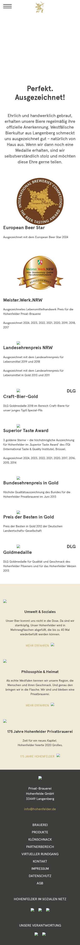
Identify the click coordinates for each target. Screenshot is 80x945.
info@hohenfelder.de (40, 809)
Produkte (40, 832)
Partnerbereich (40, 847)
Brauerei (40, 825)
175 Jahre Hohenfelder (37, 756)
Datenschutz (40, 876)
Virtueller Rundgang (40, 854)
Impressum (40, 868)
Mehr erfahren (38, 645)
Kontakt (40, 861)
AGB (40, 883)
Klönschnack (40, 839)
